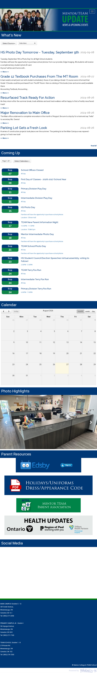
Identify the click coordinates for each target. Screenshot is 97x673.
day (93, 311)
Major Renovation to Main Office (25, 113)
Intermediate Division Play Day (36, 198)
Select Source (8, 43)
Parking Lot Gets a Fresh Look (24, 128)
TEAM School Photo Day (33, 246)
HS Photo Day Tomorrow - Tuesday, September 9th (40, 52)
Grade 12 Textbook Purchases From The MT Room (39, 76)
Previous (6, 422)
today (16, 311)
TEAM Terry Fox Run (31, 270)
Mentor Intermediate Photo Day (37, 234)
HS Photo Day (28, 207)
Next (91, 422)
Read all (93, 146)
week (87, 311)
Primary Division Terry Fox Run (36, 288)
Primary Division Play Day (33, 188)
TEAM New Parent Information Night (39, 222)
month (80, 311)
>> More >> (5, 72)
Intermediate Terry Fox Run (35, 279)
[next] (8, 311)
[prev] (3, 311)
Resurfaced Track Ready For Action (28, 97)
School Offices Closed (32, 170)
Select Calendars (21, 161)
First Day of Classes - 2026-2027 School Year (43, 179)
